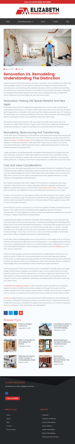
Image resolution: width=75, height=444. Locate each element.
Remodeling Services (24, 22)
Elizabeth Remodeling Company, (17, 286)
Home (8, 22)
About (43, 22)
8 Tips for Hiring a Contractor (25, 325)
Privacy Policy (11, 429)
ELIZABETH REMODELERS (15, 382)
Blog (67, 22)
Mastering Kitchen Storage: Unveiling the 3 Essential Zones (62, 342)
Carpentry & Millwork (49, 418)
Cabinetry (45, 415)
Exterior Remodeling (48, 422)
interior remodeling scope (20, 140)
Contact (55, 22)
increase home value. (48, 188)
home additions (57, 246)
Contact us (7, 298)
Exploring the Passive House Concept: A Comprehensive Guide (26, 358)
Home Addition (47, 426)
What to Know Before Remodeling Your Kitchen (26, 342)
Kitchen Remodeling (48, 433)
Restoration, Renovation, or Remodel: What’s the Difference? (61, 359)
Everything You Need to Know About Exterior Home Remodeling (62, 326)
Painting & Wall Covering (50, 437)
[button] (6, 313)
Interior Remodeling (48, 429)
